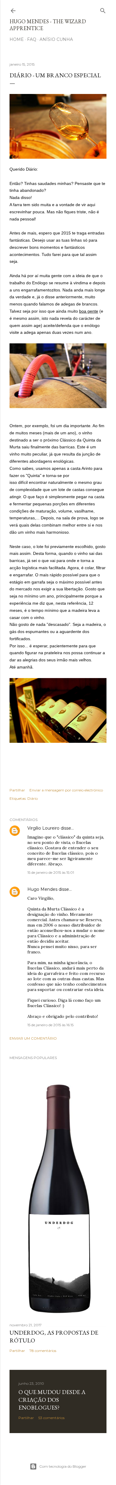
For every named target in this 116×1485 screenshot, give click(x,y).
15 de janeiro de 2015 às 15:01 (50, 872)
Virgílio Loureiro (43, 828)
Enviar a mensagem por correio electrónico (66, 790)
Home (17, 39)
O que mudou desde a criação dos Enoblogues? (52, 1399)
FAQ (31, 39)
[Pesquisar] (102, 9)
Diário (32, 798)
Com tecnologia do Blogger (62, 1466)
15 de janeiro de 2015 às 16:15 (50, 1025)
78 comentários (42, 1350)
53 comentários (51, 1417)
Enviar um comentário (33, 1038)
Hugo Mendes (42, 889)
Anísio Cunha (56, 39)
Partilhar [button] (17, 790)
